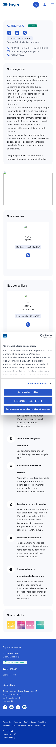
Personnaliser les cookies (26, 400)
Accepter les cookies (28, 392)
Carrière (6, 701)
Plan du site (7, 722)
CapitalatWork (8, 734)
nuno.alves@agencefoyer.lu (25, 51)
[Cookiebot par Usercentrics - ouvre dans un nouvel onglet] (40, 336)
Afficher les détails (37, 383)
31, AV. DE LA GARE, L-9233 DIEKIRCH (29, 47)
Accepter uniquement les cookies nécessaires (28, 409)
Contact (6, 675)
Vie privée (17, 722)
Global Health (8, 738)
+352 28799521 (18, 54)
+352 (11, 669)
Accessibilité (40, 725)
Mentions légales (30, 722)
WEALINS (6, 731)
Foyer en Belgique (10, 694)
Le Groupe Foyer (10, 698)
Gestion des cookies (25, 725)
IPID (13, 725)
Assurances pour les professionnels (18, 691)
